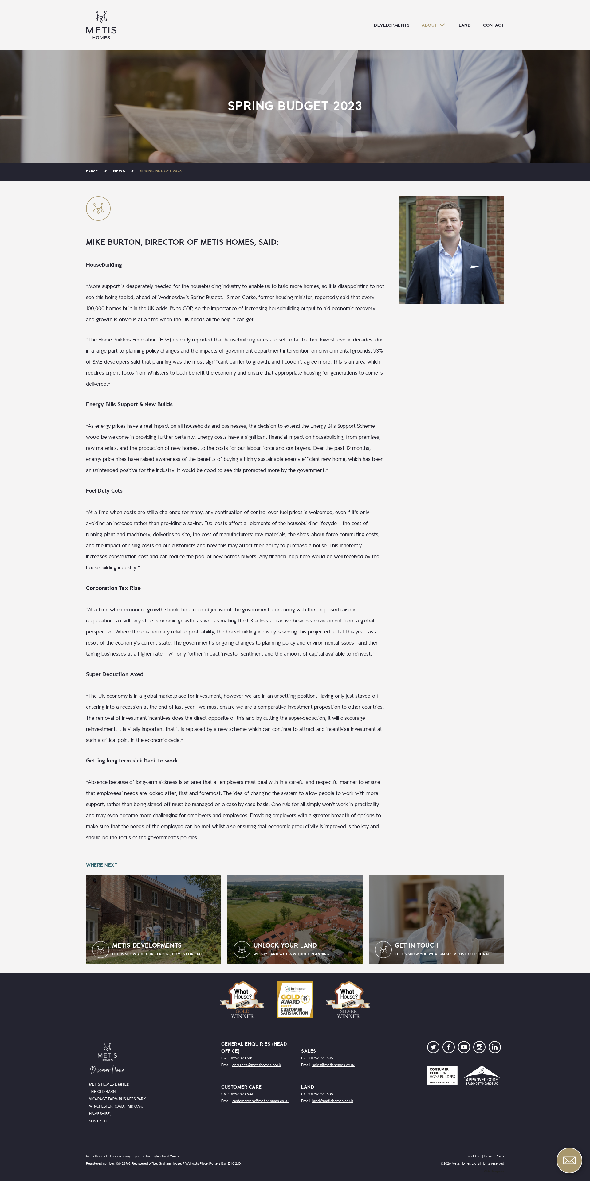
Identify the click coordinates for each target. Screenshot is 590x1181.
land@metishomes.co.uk (332, 1101)
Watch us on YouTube (464, 1048)
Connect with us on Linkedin (495, 1048)
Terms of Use (471, 1156)
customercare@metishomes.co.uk (260, 1101)
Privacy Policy (494, 1156)
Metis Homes (101, 25)
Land (465, 25)
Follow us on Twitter (433, 1048)
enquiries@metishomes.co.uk (256, 1065)
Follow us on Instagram (479, 1048)
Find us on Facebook (448, 1048)
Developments (391, 25)
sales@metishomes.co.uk (333, 1065)
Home (92, 171)
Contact (493, 25)
